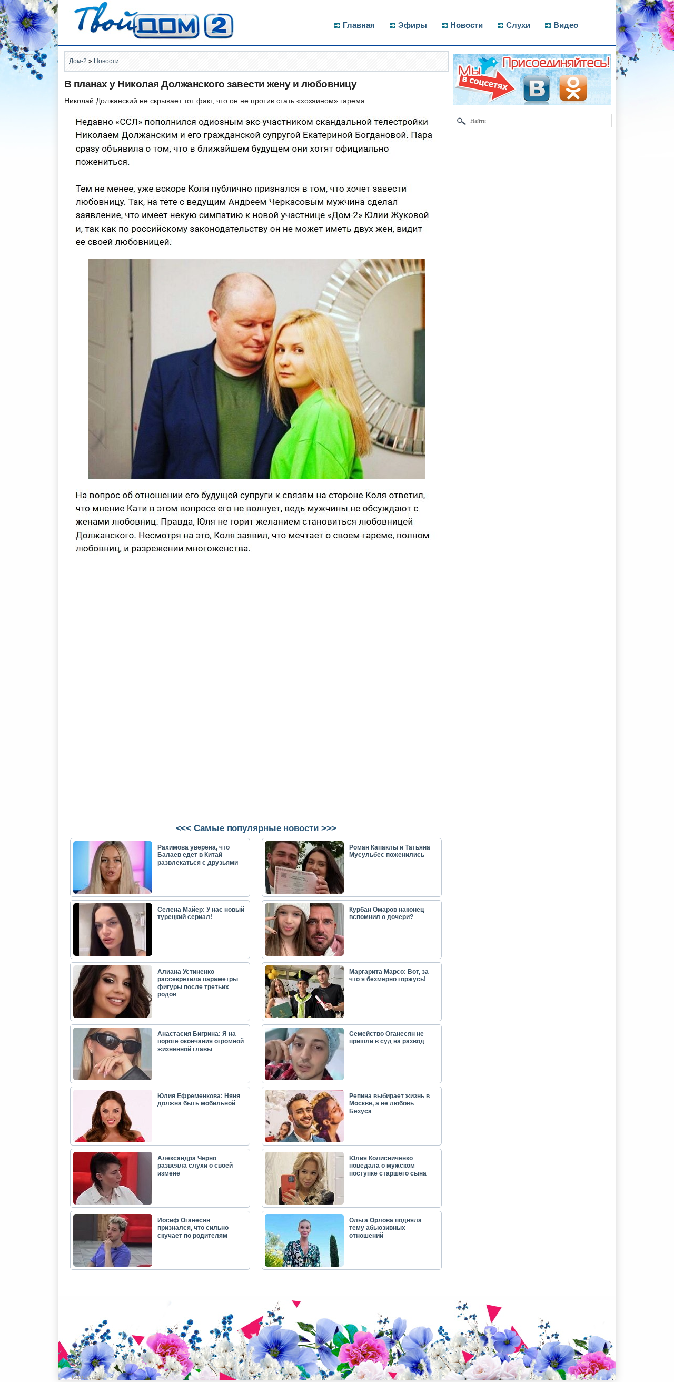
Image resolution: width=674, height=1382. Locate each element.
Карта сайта (88, 1377)
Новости (466, 25)
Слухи (518, 25)
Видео (565, 25)
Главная (359, 25)
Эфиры (412, 25)
